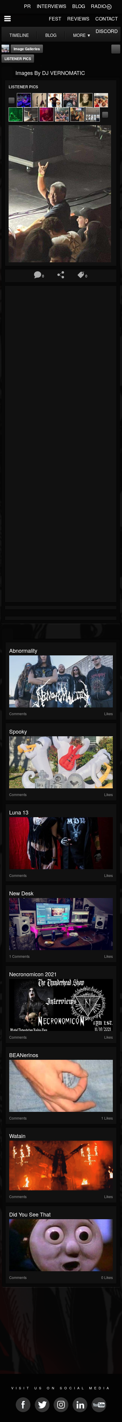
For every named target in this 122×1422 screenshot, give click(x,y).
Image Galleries (27, 48)
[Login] (109, 6)
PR (27, 6)
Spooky (18, 731)
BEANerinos (23, 1055)
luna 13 (18, 812)
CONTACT (106, 18)
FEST (55, 18)
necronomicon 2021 (33, 974)
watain (17, 1136)
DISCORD (107, 31)
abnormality (23, 650)
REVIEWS (78, 18)
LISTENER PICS (17, 58)
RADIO (98, 6)
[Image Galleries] (7, 72)
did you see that (30, 1214)
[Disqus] (61, 367)
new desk (21, 893)
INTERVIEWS (51, 6)
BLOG (78, 6)
